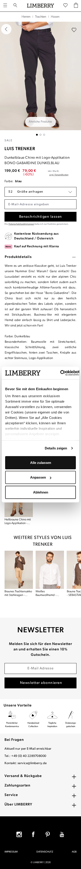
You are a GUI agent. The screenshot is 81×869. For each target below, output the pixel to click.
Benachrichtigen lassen (40, 217)
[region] (40, 79)
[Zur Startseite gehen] (40, 6)
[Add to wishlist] (74, 30)
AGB (74, 852)
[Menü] (5, 5)
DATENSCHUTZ (44, 852)
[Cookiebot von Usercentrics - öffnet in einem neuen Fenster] (60, 373)
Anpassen (38, 477)
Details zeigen (56, 448)
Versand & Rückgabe (23, 776)
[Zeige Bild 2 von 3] (40, 135)
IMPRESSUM (11, 852)
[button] (40, 192)
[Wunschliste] (65, 5)
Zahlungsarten (17, 785)
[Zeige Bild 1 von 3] (37, 135)
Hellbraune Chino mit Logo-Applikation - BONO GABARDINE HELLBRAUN (17, 521)
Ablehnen (40, 492)
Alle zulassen (40, 462)
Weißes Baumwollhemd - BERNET (46, 593)
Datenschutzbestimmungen (21, 224)
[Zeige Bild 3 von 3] (44, 135)
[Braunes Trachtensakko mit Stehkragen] (18, 570)
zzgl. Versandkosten (58, 175)
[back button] (6, 29)
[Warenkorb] (76, 5)
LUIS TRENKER (19, 149)
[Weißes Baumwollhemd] (50, 570)
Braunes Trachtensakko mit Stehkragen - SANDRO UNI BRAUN (18, 593)
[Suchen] (15, 5)
